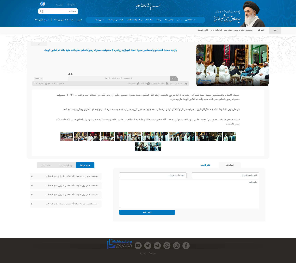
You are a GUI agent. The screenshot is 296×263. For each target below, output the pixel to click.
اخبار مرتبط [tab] (85, 165)
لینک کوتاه (132, 83)
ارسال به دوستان (176, 84)
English (71, 5)
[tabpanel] (66, 190)
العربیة (59, 5)
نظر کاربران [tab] (205, 165)
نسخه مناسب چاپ (158, 83)
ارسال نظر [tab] (229, 165)
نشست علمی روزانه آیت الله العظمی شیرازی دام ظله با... (71, 176)
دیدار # (107, 78)
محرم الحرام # (117, 78)
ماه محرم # (128, 78)
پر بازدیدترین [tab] (66, 165)
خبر (262, 30)
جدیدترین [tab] (46, 165)
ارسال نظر (147, 212)
